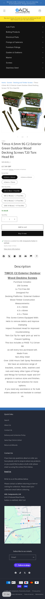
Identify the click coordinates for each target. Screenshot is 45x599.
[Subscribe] (33, 557)
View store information (12, 249)
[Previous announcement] (4, 2)
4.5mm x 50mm (9, 177)
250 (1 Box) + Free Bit (12, 191)
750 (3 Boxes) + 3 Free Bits (13, 201)
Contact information (16, 594)
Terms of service (29, 594)
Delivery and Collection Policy (14, 435)
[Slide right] (27, 136)
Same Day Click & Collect (13, 440)
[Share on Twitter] (9, 256)
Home (4, 83)
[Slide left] (17, 136)
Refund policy (39, 594)
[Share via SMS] (31, 256)
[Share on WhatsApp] (15, 256)
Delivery (11, 169)
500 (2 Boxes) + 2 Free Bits (13, 196)
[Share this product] (36, 256)
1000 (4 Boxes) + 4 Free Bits (14, 206)
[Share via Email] (25, 256)
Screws (9, 83)
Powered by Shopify (24, 591)
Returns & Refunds (10, 445)
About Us (7, 425)
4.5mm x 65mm (27, 177)
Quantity (4, 215)
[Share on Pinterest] (20, 256)
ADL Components (14, 591)
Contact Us (8, 430)
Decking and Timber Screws (23, 83)
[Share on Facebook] (4, 256)
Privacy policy (36, 591)
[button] (4, 10)
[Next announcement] (41, 2)
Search (6, 420)
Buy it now (22, 233)
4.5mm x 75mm (9, 182)
